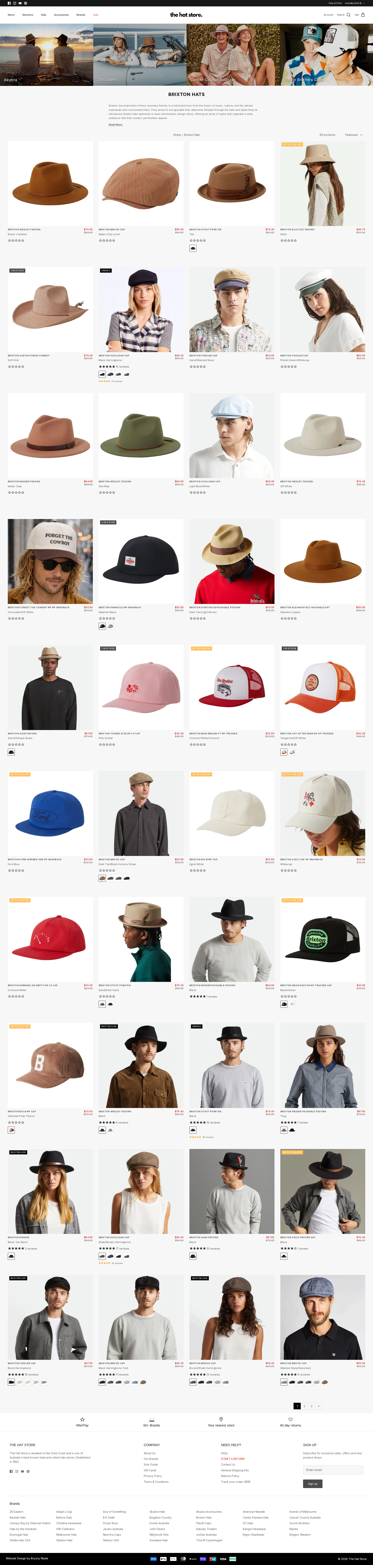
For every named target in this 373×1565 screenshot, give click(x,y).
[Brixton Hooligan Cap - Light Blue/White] (232, 435)
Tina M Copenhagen (209, 1540)
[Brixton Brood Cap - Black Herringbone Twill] (141, 1317)
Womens (27, 14)
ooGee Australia (206, 1534)
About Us (149, 1453)
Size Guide (151, 1464)
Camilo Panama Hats (256, 1517)
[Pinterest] (25, 3)
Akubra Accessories (209, 1511)
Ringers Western (300, 1534)
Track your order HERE (236, 1481)
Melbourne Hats (66, 1534)
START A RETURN (233, 1458)
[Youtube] (20, 3)
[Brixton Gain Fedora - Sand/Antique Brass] (50, 687)
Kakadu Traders (206, 1529)
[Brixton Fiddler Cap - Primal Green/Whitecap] (322, 309)
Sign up (312, 1483)
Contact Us (228, 1464)
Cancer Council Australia (305, 1517)
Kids (43, 14)
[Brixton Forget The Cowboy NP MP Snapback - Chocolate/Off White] (50, 561)
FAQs (224, 1453)
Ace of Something (114, 1511)
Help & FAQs (335, 3)
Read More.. (116, 124)
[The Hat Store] (186, 15)
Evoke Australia (159, 1523)
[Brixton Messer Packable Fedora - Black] (232, 939)
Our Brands (151, 1458)
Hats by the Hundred (23, 1529)
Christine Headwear (69, 1523)
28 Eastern (16, 1511)
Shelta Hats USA (20, 1540)
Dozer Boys (110, 1523)
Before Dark (64, 1517)
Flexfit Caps (203, 1523)
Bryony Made (39, 1558)
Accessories (61, 14)
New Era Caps (112, 1534)
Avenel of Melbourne (302, 1511)
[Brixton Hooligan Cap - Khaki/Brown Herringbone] (141, 1191)
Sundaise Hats (159, 1540)
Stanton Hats (64, 1540)
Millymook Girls (159, 1534)
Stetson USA (111, 1540)
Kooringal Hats (19, 1534)
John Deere (157, 1529)
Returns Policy (230, 1476)
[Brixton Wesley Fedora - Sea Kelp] (141, 435)
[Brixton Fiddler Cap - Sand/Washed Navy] (232, 309)
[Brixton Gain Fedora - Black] (232, 1191)
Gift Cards (150, 1470)
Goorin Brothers (299, 1523)
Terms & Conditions (156, 1481)
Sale (95, 14)
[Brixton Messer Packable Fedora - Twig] (322, 1065)
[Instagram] (14, 3)
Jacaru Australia (113, 1529)
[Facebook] (9, 3)
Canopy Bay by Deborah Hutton (30, 1523)
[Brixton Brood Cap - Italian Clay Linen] (141, 183)
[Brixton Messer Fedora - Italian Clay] (50, 435)
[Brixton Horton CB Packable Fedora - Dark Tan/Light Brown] (232, 561)
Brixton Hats (192, 134)
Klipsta (293, 1529)
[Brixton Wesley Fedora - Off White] (322, 435)
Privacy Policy (153, 1476)
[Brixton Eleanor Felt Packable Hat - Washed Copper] (322, 561)
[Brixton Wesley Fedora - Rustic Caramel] (50, 183)
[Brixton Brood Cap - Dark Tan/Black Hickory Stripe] (141, 813)
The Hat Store (358, 1559)
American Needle (254, 1511)
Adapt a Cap (64, 1511)
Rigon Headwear (253, 1534)
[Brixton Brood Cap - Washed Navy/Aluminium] (322, 1317)
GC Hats (248, 1523)
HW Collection (65, 1529)
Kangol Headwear (254, 1529)
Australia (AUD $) (353, 3)
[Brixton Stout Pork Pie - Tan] (232, 183)
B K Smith (109, 1517)
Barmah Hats (18, 1517)
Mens (11, 14)
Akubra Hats (157, 1511)
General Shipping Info (235, 1470)
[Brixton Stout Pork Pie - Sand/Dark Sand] (141, 939)
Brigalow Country (161, 1517)
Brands (81, 14)
